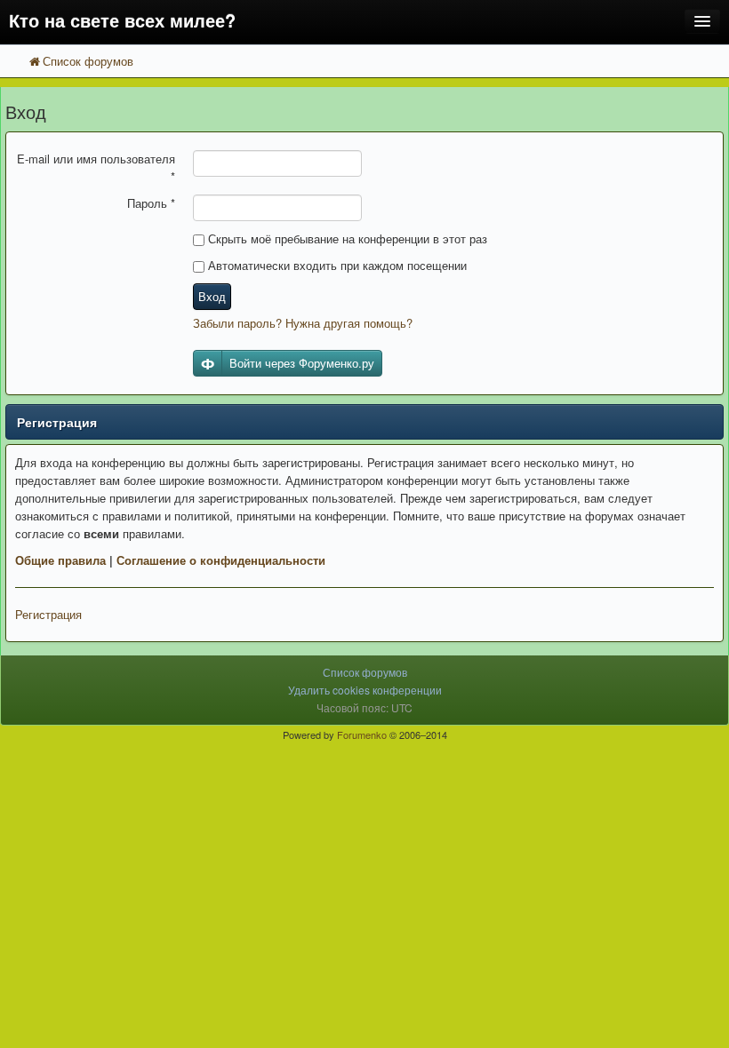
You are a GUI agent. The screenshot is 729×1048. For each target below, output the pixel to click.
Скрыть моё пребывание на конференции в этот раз (345, 238)
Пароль (151, 203)
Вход (212, 296)
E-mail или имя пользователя (96, 167)
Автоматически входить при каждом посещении (335, 265)
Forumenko (362, 734)
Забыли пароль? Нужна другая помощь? (303, 322)
